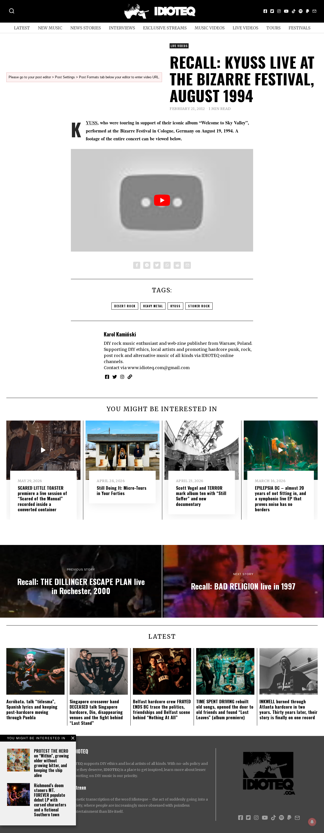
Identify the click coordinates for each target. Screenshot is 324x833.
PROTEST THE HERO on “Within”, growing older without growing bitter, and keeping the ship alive (51, 763)
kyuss (175, 306)
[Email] (314, 11)
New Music (50, 27)
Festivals (299, 27)
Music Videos (210, 27)
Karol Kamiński (120, 334)
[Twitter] (272, 11)
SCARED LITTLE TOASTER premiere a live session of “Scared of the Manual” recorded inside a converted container (42, 498)
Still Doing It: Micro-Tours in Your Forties (121, 490)
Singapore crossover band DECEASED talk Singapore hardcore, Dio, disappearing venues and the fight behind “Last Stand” (96, 712)
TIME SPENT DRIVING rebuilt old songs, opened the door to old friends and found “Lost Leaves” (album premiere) (224, 709)
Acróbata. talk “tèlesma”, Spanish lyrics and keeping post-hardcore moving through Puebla (31, 709)
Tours (273, 27)
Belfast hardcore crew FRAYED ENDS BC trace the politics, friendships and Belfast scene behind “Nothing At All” (162, 709)
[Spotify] (300, 11)
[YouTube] (286, 11)
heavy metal (153, 306)
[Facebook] (265, 11)
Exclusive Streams (165, 27)
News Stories (85, 27)
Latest (22, 27)
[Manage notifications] (312, 822)
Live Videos (245, 27)
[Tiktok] (294, 11)
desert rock (124, 306)
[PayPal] (307, 11)
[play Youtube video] (162, 200)
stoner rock (199, 306)
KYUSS (91, 122)
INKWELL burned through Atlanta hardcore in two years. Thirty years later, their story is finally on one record (288, 709)
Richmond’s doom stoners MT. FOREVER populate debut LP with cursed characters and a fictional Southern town (50, 800)
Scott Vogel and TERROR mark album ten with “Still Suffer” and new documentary (201, 495)
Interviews (122, 27)
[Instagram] (279, 11)
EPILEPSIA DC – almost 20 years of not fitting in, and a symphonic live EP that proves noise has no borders (280, 498)
